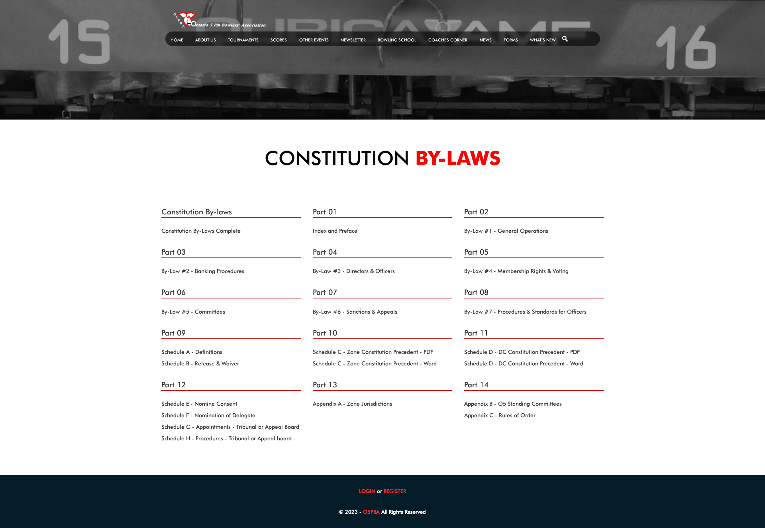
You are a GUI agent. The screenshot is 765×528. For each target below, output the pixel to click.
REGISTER (395, 491)
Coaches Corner (447, 39)
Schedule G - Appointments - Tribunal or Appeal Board (230, 427)
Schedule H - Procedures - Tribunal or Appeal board (226, 438)
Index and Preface (335, 231)
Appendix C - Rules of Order (500, 415)
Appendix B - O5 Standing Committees (513, 403)
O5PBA (371, 511)
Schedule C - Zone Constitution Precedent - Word (375, 363)
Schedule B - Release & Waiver (200, 363)
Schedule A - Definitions (191, 352)
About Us (205, 39)
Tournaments (243, 39)
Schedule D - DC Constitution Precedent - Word (523, 363)
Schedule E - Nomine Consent (199, 403)
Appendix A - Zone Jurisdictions (352, 403)
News (486, 39)
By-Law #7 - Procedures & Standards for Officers (525, 311)
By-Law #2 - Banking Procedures (202, 271)
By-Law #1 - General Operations (506, 231)
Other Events (314, 39)
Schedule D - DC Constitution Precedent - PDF (522, 352)
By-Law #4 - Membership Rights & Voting (516, 271)
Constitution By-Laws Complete (201, 231)
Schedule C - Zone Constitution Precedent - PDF (373, 352)
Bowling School (397, 39)
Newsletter (353, 39)
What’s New (543, 39)
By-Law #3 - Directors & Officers (354, 271)
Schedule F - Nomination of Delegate (208, 415)
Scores (279, 39)
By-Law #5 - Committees (193, 311)
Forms (511, 39)
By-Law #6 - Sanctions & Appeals (355, 311)
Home (177, 39)
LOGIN (367, 491)
